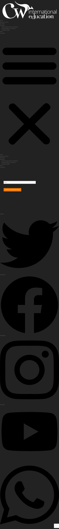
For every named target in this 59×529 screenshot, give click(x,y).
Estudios (2, 25)
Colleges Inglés (5, 30)
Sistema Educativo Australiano (9, 27)
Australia (2, 24)
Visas (1, 31)
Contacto (2, 33)
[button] (29, 94)
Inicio (1, 20)
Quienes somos (4, 22)
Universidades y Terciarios (8, 28)
